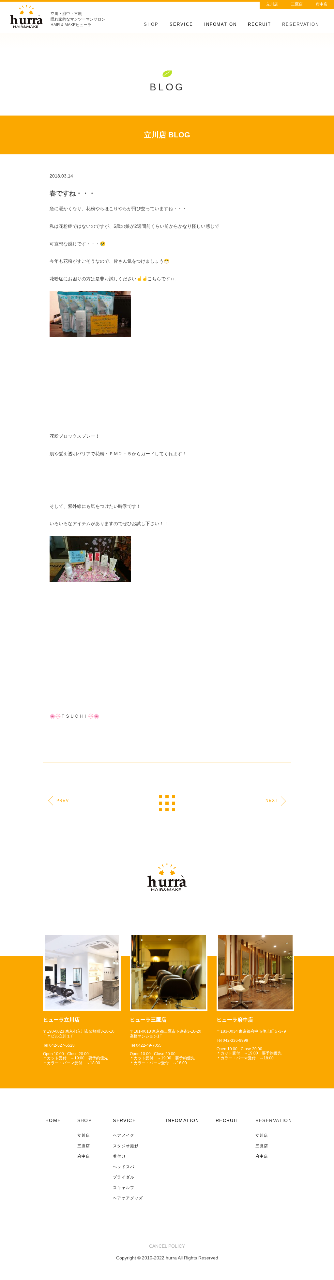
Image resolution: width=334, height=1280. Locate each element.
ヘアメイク (123, 1135)
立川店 (272, 4)
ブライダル (123, 1177)
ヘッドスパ (123, 1166)
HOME (53, 1120)
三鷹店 (297, 4)
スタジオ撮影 (126, 1146)
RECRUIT (259, 24)
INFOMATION (220, 24)
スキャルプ (123, 1187)
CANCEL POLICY (167, 1246)
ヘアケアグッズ (128, 1198)
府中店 (321, 4)
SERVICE (181, 24)
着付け (119, 1156)
